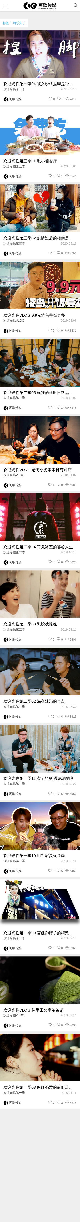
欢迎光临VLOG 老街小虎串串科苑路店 (37, 470)
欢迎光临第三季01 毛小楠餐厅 (30, 161)
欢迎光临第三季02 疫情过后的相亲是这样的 (40, 238)
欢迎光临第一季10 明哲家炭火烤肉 (34, 855)
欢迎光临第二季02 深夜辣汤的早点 (34, 701)
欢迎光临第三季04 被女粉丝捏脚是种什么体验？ (40, 84)
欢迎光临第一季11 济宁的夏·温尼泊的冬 (38, 778)
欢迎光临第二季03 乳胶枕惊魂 (30, 624)
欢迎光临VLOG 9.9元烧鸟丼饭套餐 (34, 315)
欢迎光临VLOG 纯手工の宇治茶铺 (33, 1010)
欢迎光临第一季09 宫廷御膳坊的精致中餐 (40, 933)
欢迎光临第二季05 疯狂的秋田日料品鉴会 (40, 392)
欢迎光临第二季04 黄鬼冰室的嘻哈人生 (38, 547)
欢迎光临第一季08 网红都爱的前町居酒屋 (40, 1087)
